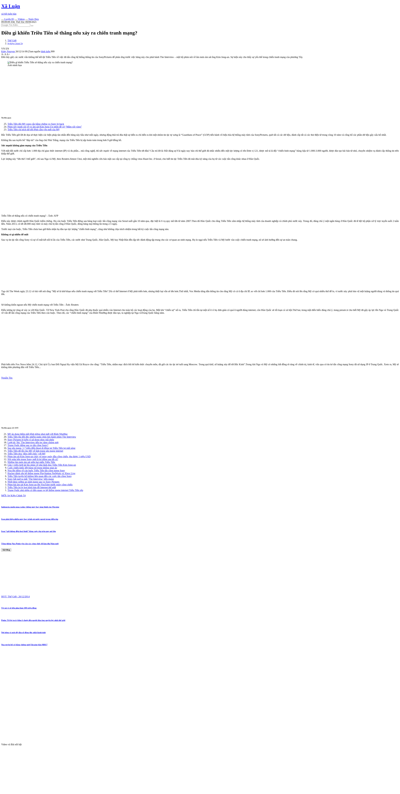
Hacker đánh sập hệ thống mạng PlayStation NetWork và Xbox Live (41, 473)
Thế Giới (12, 40)
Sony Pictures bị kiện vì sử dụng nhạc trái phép (31, 439)
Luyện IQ (9, 19)
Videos (21, 19)
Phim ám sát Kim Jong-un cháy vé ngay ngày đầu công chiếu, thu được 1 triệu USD (49, 456)
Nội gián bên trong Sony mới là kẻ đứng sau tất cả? (33, 459)
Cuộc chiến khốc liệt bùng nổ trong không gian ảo (32, 467)
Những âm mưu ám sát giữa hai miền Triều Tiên (31, 462)
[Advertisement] (95, 91)
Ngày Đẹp (33, 19)
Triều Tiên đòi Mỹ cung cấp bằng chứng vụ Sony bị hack (36, 124)
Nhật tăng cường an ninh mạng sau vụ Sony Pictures (33, 481)
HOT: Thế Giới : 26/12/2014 (15, 596)
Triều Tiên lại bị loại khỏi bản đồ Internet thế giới (32, 487)
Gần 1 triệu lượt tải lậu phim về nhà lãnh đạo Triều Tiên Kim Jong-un (42, 465)
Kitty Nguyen (8, 51)
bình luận (46, 51)
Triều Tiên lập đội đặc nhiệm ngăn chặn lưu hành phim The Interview (42, 436)
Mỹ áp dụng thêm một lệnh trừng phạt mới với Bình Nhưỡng (38, 434)
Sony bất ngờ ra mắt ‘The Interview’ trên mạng (31, 479)
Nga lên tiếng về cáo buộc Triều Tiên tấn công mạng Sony (36, 470)
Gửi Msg (6, 550)
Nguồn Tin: (7, 377)
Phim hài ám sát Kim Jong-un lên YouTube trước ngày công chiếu (40, 484)
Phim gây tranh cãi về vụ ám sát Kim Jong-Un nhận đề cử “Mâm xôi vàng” (45, 126)
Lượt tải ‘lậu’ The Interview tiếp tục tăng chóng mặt (33, 442)
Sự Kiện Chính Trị (15, 43)
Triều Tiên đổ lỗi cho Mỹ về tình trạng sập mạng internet (35, 451)
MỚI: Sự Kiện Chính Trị (13, 495)
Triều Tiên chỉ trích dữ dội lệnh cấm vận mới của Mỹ (34, 129)
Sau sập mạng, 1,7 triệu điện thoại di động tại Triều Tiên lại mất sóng (41, 448)
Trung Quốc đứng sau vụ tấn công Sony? (28, 445)
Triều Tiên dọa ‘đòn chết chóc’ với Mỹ (26, 453)
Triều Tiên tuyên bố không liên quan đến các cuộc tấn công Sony (40, 476)
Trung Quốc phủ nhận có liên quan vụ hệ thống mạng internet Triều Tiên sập (45, 490)
